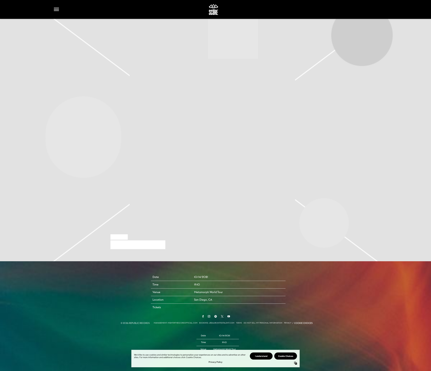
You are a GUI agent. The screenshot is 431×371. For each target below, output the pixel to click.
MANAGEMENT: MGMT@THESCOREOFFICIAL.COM (175, 323)
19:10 (197, 284)
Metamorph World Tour (208, 292)
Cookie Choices (303, 323)
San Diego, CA (203, 299)
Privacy (287, 323)
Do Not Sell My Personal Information (263, 323)
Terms (239, 323)
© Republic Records (135, 323)
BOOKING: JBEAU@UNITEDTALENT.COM (216, 323)
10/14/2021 (201, 277)
